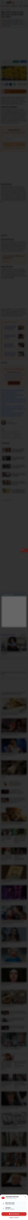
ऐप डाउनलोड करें (15, 1214)
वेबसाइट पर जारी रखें (14, 1217)
